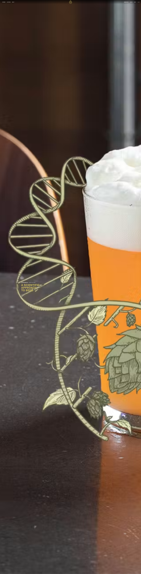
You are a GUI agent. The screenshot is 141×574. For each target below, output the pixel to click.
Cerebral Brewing (70, 2)
